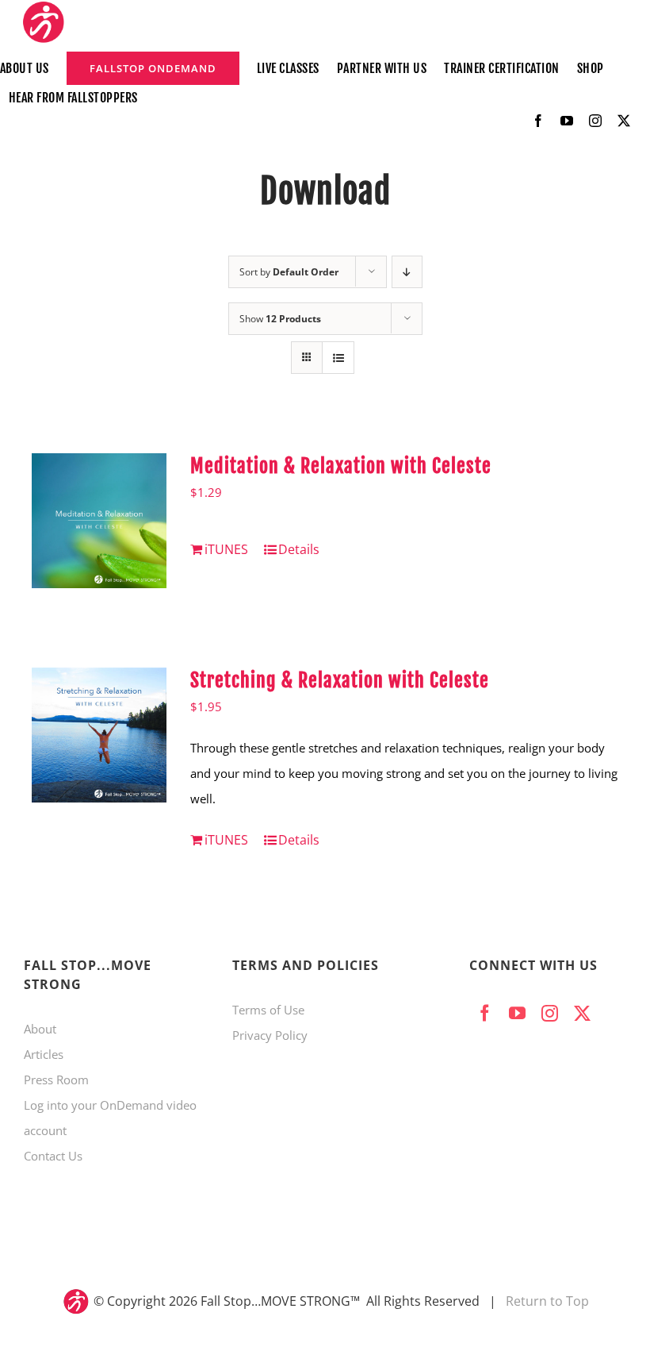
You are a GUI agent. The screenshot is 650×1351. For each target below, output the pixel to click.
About (40, 1029)
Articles (43, 1054)
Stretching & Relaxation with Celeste (339, 680)
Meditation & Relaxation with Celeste (340, 466)
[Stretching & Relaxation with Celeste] (99, 735)
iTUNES (226, 549)
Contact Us (53, 1156)
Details (298, 549)
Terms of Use (268, 1010)
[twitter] (624, 120)
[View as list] (338, 357)
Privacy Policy (270, 1035)
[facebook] (538, 120)
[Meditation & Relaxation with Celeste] (99, 520)
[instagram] (595, 120)
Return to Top (547, 1301)
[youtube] (566, 120)
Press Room (56, 1079)
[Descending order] (407, 272)
